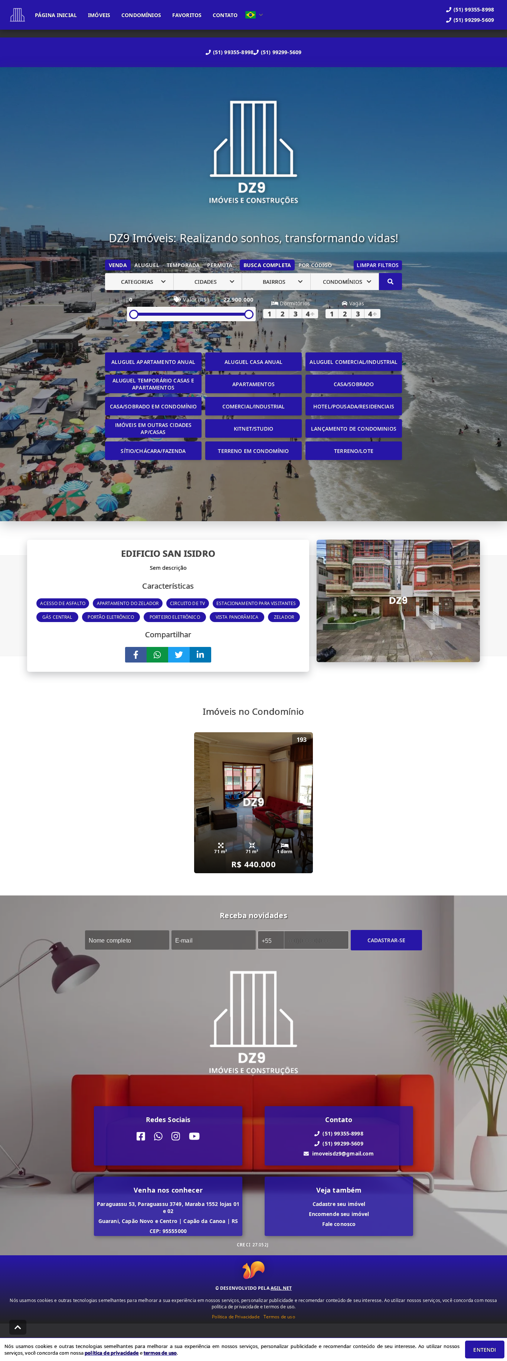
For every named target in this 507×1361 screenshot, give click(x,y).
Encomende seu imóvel (339, 1213)
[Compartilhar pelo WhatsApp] (157, 655)
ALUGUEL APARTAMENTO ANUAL (153, 361)
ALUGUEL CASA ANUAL (253, 361)
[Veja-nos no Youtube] (194, 1136)
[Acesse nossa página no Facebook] (141, 1136)
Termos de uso (279, 1317)
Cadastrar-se (386, 940)
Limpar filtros (378, 265)
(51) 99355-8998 (233, 52)
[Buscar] (390, 281)
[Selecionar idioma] (254, 15)
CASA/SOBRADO (354, 384)
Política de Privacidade (235, 1317)
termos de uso (160, 1353)
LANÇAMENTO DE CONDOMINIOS (353, 428)
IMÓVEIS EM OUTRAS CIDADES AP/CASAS (153, 428)
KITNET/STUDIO (253, 428)
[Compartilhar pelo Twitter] (179, 655)
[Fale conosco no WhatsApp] (158, 1136)
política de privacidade (111, 1353)
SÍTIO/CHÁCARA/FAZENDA (153, 450)
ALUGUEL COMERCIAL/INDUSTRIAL (354, 361)
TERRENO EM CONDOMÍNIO (253, 450)
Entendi (484, 1349)
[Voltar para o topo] (17, 1327)
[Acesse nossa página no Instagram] (175, 1136)
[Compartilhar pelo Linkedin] (200, 655)
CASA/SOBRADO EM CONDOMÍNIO (153, 406)
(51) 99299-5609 (281, 52)
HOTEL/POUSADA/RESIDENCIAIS (353, 406)
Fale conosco (339, 1223)
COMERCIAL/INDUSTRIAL (253, 406)
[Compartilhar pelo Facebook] (136, 655)
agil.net (281, 1288)
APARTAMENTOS (253, 384)
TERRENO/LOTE (353, 450)
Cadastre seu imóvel (339, 1203)
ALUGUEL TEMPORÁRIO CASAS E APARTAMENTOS (153, 384)
